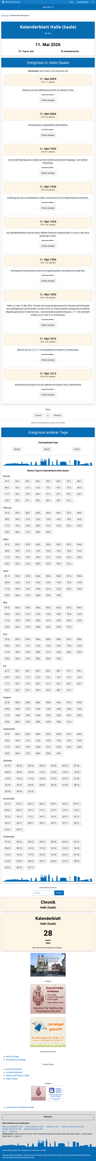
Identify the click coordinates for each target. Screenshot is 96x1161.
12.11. (54, 810)
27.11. (65, 823)
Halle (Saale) (12, 1078)
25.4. (7, 595)
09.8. (7, 709)
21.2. (48, 526)
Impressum (13, 1131)
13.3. (48, 551)
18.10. (42, 778)
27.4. (28, 595)
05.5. (48, 608)
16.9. (79, 740)
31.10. (31, 791)
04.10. (42, 766)
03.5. (28, 608)
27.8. (28, 722)
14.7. (59, 677)
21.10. (77, 778)
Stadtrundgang (82, 2)
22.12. (8, 861)
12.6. (38, 646)
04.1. (38, 481)
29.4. (48, 595)
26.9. (17, 753)
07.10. (77, 766)
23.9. (69, 747)
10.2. (17, 519)
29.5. (48, 627)
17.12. (31, 855)
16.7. (79, 677)
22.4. (59, 589)
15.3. (69, 551)
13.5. (48, 614)
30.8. (59, 722)
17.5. (7, 620)
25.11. (42, 823)
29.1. (48, 500)
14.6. (59, 646)
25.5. (7, 627)
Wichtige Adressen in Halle (11, 1129)
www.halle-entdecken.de (11, 1150)
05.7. (48, 671)
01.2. (7, 513)
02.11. (19, 804)
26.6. (17, 658)
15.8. (69, 709)
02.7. (17, 671)
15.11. (8, 816)
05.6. (48, 639)
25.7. (7, 690)
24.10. (31, 785)
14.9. (59, 740)
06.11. (65, 804)
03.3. (28, 544)
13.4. (48, 582)
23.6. (69, 652)
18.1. (17, 494)
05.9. (48, 734)
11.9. (28, 740)
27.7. (28, 690)
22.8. (59, 715)
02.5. (17, 608)
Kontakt (43, 1150)
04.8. (38, 702)
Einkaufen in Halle (52, 1127)
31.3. (69, 564)
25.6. (7, 658)
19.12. (54, 855)
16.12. (19, 855)
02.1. (17, 481)
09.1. (7, 488)
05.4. (48, 576)
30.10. (19, 791)
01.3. (7, 544)
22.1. (59, 494)
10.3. (17, 551)
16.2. (79, 519)
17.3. (7, 557)
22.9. (59, 747)
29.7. (48, 690)
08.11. (8, 810)
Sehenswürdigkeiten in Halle (12, 1127)
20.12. (65, 855)
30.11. (19, 829)
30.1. (59, 500)
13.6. (48, 646)
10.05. (77, 449)
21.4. (48, 589)
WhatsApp (57, 415)
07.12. (77, 842)
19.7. (28, 684)
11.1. (28, 488)
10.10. (31, 772)
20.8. (38, 715)
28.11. (77, 823)
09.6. (7, 646)
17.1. (7, 494)
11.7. (28, 677)
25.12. (42, 861)
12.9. (38, 740)
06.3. (59, 544)
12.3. (38, 551)
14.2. (59, 519)
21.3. (48, 557)
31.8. (69, 722)
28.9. (38, 753)
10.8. (17, 709)
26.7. (17, 690)
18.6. (17, 652)
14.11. (77, 810)
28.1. (38, 500)
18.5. (17, 620)
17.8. (7, 715)
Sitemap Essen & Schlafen (33, 1155)
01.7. (7, 671)
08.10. (8, 772)
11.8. (28, 709)
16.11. (19, 816)
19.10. (54, 778)
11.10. (42, 772)
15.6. (69, 646)
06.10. (65, 766)
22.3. (59, 557)
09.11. (19, 810)
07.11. (77, 804)
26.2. (17, 532)
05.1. (48, 481)
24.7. (79, 684)
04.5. (38, 608)
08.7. (79, 671)
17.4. (7, 589)
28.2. (38, 532)
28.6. (38, 658)
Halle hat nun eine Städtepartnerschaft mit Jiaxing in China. (48, 90)
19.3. (28, 557)
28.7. (38, 690)
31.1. (69, 500)
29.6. (48, 658)
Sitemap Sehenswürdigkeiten (12, 1155)
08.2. (79, 513)
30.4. (59, 595)
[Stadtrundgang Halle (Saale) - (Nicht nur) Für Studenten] (48, 978)
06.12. (65, 842)
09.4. (7, 582)
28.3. (38, 564)
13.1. (48, 488)
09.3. (7, 551)
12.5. (38, 614)
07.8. (69, 702)
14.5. (59, 614)
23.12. (19, 861)
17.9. (7, 747)
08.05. (17, 449)
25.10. (42, 785)
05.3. (48, 544)
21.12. (77, 855)
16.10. (19, 778)
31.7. (69, 690)
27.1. (28, 500)
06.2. (59, 513)
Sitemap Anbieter (64, 1155)
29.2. (48, 532)
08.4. (79, 576)
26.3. (17, 564)
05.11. (54, 804)
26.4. (17, 595)
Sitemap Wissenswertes (11, 1157)
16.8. (79, 709)
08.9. (79, 734)
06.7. (59, 671)
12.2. (38, 519)
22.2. (59, 526)
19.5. (28, 620)
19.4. (28, 589)
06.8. (59, 702)
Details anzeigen (48, 100)
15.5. (69, 614)
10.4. (17, 582)
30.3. (59, 564)
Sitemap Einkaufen (50, 1155)
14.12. (77, 848)
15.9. (69, 740)
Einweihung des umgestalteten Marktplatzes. (48, 125)
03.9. (28, 734)
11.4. (28, 582)
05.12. (54, 842)
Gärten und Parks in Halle (17, 1075)
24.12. (31, 861)
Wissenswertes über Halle (33, 1129)
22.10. (8, 785)
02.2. (17, 513)
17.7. (7, 684)
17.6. (7, 652)
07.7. (69, 671)
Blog (71, 2)
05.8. (48, 702)
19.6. (28, 652)
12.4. (38, 582)
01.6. (7, 639)
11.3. (28, 551)
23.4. (69, 589)
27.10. (65, 785)
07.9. (69, 734)
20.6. (38, 652)
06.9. (59, 734)
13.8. (48, 709)
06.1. (59, 481)
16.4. (79, 582)
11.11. (42, 810)
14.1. (59, 488)
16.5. (79, 614)
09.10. (19, 772)
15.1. (69, 488)
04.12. (42, 842)
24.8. (79, 715)
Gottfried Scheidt (14, 1069)
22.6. (59, 652)
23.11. (19, 823)
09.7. (7, 677)
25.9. (7, 753)
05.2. (48, 513)
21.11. (77, 816)
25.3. (7, 564)
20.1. (38, 494)
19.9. (28, 747)
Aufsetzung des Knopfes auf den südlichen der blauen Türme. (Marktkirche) (48, 385)
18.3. (17, 557)
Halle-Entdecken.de (12, 2)
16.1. (79, 488)
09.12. (19, 848)
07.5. (69, 608)
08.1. (79, 481)
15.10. (8, 778)
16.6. (79, 646)
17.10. (31, 778)
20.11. (65, 816)
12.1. (38, 488)
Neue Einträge (12, 1056)
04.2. (38, 513)
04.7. (38, 671)
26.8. (17, 722)
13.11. (65, 810)
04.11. (42, 804)
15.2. (69, 519)
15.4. (69, 582)
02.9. (17, 734)
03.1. (28, 481)
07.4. (69, 576)
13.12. (65, 848)
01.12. (8, 842)
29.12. (8, 867)
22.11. (8, 823)
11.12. (42, 848)
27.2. (28, 532)
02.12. (19, 842)
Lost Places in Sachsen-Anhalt (20, 1107)
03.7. (28, 671)
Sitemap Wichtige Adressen (80, 1155)
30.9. (59, 753)
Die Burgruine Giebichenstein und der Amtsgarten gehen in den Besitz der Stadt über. (48, 271)
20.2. (38, 526)
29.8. (48, 722)
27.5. (28, 627)
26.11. (54, 823)
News (4, 1131)
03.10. (31, 766)
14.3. (59, 551)
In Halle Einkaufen (14, 1072)
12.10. (54, 772)
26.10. (54, 785)
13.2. (48, 519)
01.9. (7, 734)
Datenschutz (26, 1150)
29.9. (48, 753)
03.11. (31, 804)
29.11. (8, 829)
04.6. (38, 639)
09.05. (47, 449)
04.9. (38, 734)
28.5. (38, 627)
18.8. (17, 715)
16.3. (79, 551)
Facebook (38, 415)
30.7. (59, 690)
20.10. (65, 778)
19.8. (28, 715)
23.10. (19, 785)
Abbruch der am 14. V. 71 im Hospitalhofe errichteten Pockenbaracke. (48, 350)
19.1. (28, 494)
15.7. (69, 677)
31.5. (69, 627)
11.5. (28, 614)
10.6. (17, 646)
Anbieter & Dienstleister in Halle (73, 1127)
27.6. (28, 658)
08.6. (79, 639)
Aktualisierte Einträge (16, 1059)
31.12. (31, 867)
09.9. (7, 740)
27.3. (28, 564)
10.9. (17, 740)
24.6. (79, 652)
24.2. (79, 526)
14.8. (59, 709)
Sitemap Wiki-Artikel (27, 1157)
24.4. (79, 589)
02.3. (17, 544)
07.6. (69, 639)
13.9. (48, 740)
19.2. (28, 526)
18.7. (17, 684)
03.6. (28, 639)
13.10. (65, 772)
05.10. (54, 766)
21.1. (48, 494)
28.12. (77, 861)
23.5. (69, 620)
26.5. (17, 627)
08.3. (79, 544)
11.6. (28, 646)
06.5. (59, 608)
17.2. (7, 526)
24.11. (31, 823)
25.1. (7, 500)
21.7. (48, 684)
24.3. (79, 557)
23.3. (69, 557)
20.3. (38, 557)
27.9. (28, 753)
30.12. (19, 867)
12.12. (54, 848)
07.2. (69, 513)
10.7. (17, 677)
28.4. (38, 595)
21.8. (48, 715)
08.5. (79, 608)
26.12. (54, 861)
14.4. (59, 582)
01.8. (7, 702)
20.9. (38, 747)
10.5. (17, 614)
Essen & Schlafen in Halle (34, 1127)
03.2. (28, 513)
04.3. (38, 544)
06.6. (59, 639)
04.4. (38, 576)
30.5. (59, 627)
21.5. (48, 620)
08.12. (8, 848)
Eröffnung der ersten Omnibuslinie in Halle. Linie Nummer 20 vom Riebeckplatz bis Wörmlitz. (48, 198)
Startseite (4, 15)
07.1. (69, 481)
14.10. (77, 772)
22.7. (59, 684)
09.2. (7, 519)
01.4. (7, 576)
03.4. (28, 576)
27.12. (65, 861)
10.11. (31, 810)
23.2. (69, 526)
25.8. (7, 722)
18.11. (42, 816)
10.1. (17, 488)
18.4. (17, 589)
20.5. (38, 620)
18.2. (17, 526)
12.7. (38, 677)
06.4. (59, 576)
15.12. (8, 855)
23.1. (69, 494)
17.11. (31, 816)
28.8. (38, 722)
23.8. (69, 715)
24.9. (79, 747)
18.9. (17, 747)
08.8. (79, 702)
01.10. (8, 766)
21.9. (48, 747)
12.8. (38, 709)
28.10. (77, 785)
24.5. (79, 620)
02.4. (17, 576)
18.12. (42, 855)
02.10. (19, 766)
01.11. (8, 804)
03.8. (28, 702)
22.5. (59, 620)
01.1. (7, 481)
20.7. (38, 684)
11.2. (28, 519)
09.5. (7, 614)
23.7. (69, 684)
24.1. (79, 494)
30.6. (59, 658)
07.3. (69, 544)
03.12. (31, 842)
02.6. (17, 639)
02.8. (17, 702)
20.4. (38, 589)
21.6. (48, 652)
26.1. (17, 500)
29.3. (48, 564)
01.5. (7, 608)
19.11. (54, 816)
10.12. (31, 848)
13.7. (48, 677)
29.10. (8, 791)
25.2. (7, 532)
